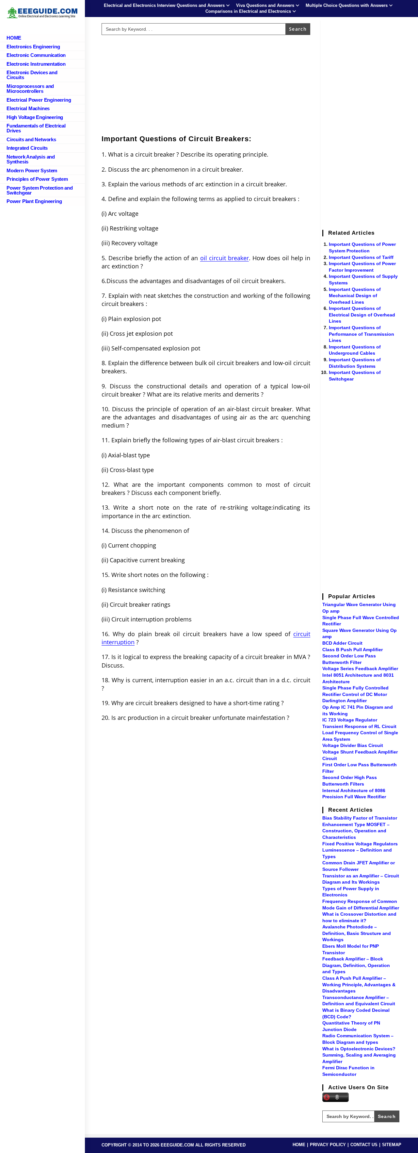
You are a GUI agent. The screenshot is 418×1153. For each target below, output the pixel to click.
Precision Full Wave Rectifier (354, 796)
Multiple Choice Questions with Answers (347, 5)
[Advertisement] (206, 83)
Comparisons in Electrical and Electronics (248, 11)
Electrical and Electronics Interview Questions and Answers (164, 5)
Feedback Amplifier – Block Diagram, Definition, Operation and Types (356, 965)
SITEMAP (391, 1144)
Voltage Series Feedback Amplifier (360, 668)
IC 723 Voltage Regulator (349, 719)
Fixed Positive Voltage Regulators (360, 843)
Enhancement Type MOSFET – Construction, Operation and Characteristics (356, 831)
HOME (299, 1144)
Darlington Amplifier (344, 700)
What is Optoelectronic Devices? (358, 1048)
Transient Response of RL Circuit (359, 726)
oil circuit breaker (224, 258)
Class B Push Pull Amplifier (352, 649)
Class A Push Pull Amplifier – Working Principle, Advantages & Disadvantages (358, 984)
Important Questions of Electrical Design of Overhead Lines (362, 315)
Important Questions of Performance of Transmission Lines (361, 334)
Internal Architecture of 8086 (353, 790)
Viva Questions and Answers (265, 5)
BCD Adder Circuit (342, 643)
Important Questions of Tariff (361, 257)
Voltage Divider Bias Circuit (352, 745)
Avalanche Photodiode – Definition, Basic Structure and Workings (356, 933)
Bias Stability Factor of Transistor (359, 818)
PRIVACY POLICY (328, 1144)
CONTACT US (364, 1144)
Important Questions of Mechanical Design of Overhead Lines (355, 296)
